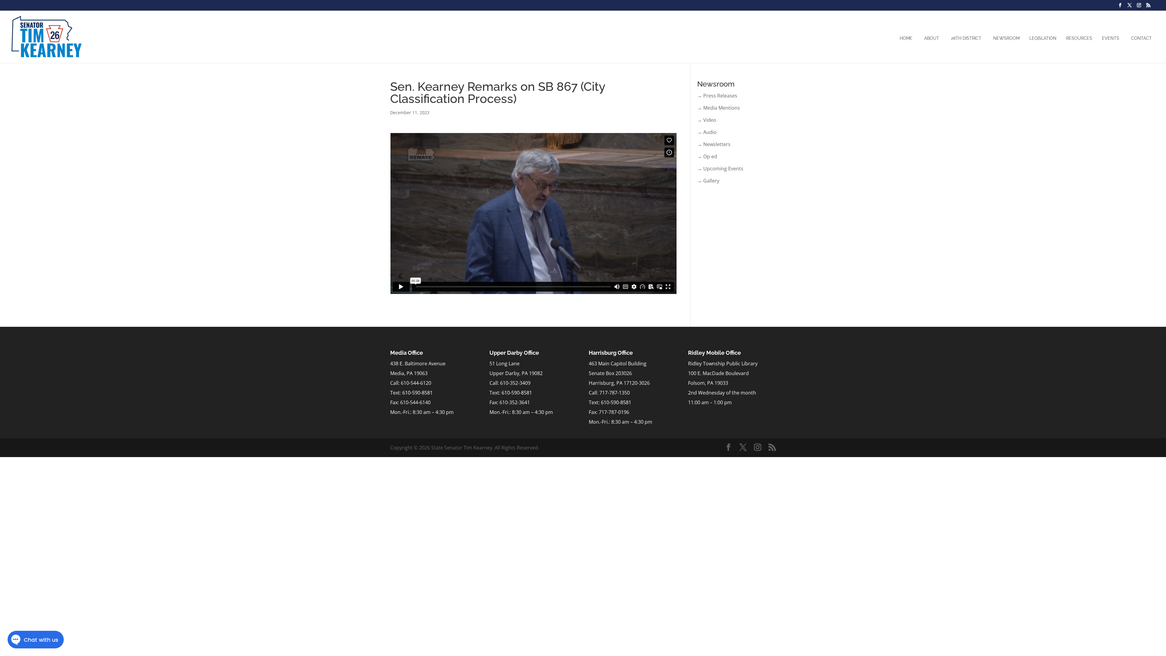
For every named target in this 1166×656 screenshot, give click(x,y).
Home (906, 38)
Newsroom (1006, 38)
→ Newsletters (714, 144)
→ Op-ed (707, 156)
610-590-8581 (417, 392)
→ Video (706, 120)
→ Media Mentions (718, 107)
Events (1110, 38)
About (931, 38)
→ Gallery (708, 180)
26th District (966, 38)
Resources (1079, 38)
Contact (1141, 38)
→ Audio (707, 132)
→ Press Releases (717, 95)
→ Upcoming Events (720, 168)
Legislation (1042, 38)
